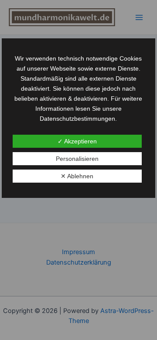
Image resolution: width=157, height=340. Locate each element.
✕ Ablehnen (77, 176)
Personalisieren (77, 158)
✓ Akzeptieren (77, 141)
